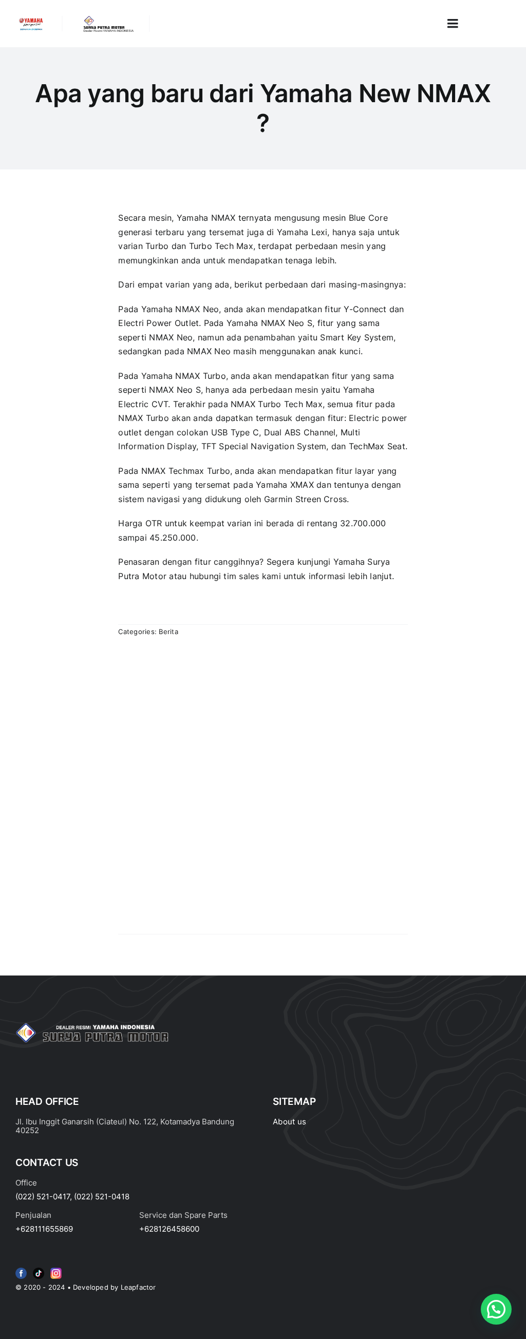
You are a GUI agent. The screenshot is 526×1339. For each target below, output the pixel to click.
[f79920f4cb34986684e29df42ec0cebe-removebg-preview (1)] (21, 1270)
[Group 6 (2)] (56, 1270)
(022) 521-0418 (101, 1196)
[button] (496, 1309)
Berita (168, 631)
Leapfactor (138, 1287)
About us (289, 1121)
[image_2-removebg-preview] (30, 20)
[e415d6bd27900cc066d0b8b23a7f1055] (38, 1270)
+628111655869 (44, 1229)
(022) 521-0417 (42, 1196)
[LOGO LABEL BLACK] (108, 19)
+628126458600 (169, 1229)
